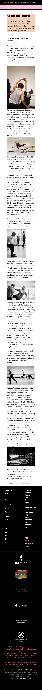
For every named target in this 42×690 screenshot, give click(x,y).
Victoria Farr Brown (14, 483)
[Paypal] (6, 539)
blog (26, 515)
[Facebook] (6, 526)
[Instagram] (6, 529)
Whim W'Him (25, 670)
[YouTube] (6, 532)
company (28, 492)
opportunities (30, 507)
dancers (28, 495)
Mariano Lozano (25, 678)
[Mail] (6, 542)
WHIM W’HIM (7, 2)
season (28, 490)
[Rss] (6, 535)
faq (26, 527)
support (28, 505)
